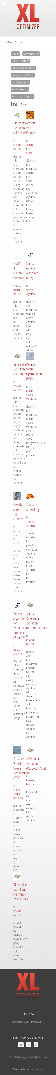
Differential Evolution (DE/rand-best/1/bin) (20, 891)
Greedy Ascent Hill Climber (23, 75)
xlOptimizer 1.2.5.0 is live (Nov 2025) (28, 1022)
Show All (15, 54)
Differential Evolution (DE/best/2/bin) (23, 127)
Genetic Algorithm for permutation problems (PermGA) (21, 625)
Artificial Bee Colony (20, 89)
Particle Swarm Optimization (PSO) (34, 371)
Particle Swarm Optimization (23, 68)
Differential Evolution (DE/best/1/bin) (36, 763)
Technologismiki (23, 1057)
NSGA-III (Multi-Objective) (22, 96)
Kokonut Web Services (33, 1069)
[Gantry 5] (28, 18)
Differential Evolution (20, 61)
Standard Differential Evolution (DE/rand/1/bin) (36, 620)
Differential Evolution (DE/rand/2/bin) (23, 369)
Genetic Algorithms (31, 54)
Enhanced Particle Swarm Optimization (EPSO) (21, 768)
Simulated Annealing (20, 82)
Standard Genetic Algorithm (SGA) (32, 270)
